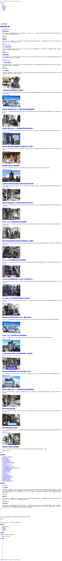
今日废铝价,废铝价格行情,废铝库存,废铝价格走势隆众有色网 (17, 183)
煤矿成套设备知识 (5, 458)
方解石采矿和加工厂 (5, 526)
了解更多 (1, 518)
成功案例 (3, 7)
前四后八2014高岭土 (5, 460)
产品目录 (3, 5)
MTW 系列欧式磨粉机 (6, 46)
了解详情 (3, 43)
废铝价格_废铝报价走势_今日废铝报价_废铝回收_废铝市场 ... (18, 202)
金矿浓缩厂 (4, 528)
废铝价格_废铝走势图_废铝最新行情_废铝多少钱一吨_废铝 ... (18, 146)
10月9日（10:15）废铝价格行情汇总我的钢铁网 (14, 335)
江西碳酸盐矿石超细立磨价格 (7, 456)
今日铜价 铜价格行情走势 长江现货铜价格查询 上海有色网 (17, 353)
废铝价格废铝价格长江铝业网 (9, 427)
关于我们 (3, 8)
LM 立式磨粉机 (5, 70)
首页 (3, 4)
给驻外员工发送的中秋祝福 (7, 464)
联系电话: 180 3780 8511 (6, 95)
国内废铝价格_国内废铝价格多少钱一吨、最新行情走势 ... (17, 317)
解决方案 (3, 6)
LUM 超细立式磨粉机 (6, 62)
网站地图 (1, 559)
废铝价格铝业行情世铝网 (8, 408)
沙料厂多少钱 (4, 463)
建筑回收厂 (4, 527)
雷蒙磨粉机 (4, 39)
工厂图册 (2, 538)
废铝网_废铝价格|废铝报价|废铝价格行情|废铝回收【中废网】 (18, 241)
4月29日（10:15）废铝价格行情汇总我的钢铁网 (14, 221)
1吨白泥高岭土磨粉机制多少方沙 (8, 461)
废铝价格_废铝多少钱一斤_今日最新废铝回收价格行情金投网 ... (18, 389)
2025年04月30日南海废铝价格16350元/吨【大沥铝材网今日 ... (17, 279)
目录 (1, 1)
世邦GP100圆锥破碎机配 (6, 459)
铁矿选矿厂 (4, 529)
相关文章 (2, 454)
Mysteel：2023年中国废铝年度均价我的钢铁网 (14, 260)
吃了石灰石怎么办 (5, 457)
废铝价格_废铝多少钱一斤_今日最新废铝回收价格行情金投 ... (18, 128)
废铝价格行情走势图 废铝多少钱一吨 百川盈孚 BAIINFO (16, 371)
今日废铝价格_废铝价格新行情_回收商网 (12, 90)
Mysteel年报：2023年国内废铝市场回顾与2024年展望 (15, 298)
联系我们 (3, 9)
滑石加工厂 (4, 530)
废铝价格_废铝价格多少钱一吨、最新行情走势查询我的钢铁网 (18, 109)
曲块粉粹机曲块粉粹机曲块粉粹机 (8, 462)
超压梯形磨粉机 (5, 54)
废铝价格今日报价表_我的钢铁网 (10, 165)
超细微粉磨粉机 (5, 31)
